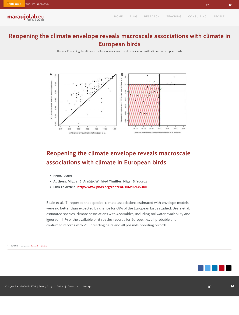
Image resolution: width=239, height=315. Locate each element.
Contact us (73, 286)
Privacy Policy (45, 286)
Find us (60, 286)
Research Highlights (39, 246)
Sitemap (86, 286)
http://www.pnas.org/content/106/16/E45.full (112, 187)
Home (60, 51)
